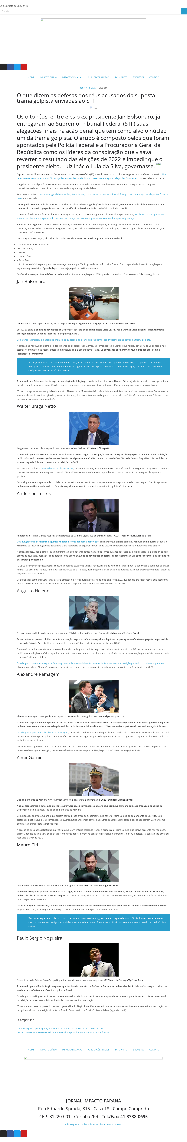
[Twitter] (17, 67)
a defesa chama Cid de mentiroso (56, 468)
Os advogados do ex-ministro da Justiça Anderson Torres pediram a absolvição (58, 541)
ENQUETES (138, 77)
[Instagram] (3, 67)
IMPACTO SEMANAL (72, 77)
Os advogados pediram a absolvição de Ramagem (42, 732)
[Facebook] (10, 67)
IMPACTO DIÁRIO (48, 77)
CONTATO (154, 77)
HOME (31, 77)
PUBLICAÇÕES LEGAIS (98, 77)
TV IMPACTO (121, 77)
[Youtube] (24, 67)
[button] (96, 1021)
